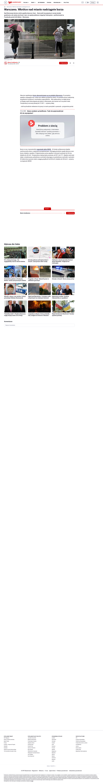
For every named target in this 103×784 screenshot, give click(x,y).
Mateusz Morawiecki (32, 739)
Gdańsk (53, 749)
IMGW (49, 149)
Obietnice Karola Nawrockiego (10, 749)
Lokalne (53, 737)
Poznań (53, 747)
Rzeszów (53, 759)
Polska (25, 2)
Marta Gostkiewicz (13, 62)
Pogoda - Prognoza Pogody (9, 744)
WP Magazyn (6, 737)
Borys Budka (30, 749)
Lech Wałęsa (30, 754)
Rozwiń (47, 208)
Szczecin (53, 746)
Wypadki (5, 746)
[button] (87, 2)
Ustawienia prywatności (75, 770)
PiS (76, 737)
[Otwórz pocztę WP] (82, 2)
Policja (5, 742)
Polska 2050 (78, 749)
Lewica (77, 746)
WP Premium (41, 2)
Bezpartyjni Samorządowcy (81, 751)
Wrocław (53, 741)
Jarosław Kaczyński (32, 737)
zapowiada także (42, 149)
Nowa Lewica (78, 747)
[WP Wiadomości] (15, 2)
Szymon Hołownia (31, 747)
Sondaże (5, 747)
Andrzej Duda (30, 744)
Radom (53, 756)
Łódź (53, 744)
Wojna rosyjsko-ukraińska (9, 739)
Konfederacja (78, 744)
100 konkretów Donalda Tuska (10, 751)
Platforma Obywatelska (80, 741)
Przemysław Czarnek (32, 741)
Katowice (54, 757)
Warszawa (54, 739)
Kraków (53, 742)
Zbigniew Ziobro (31, 742)
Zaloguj (92, 2)
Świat (32, 2)
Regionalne (57, 2)
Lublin (53, 761)
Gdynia (53, 754)
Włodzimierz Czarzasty (32, 751)
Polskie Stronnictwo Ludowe (81, 742)
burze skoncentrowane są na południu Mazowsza (48, 95)
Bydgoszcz (54, 751)
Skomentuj (64, 63)
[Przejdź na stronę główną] (5, 3)
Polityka (66, 2)
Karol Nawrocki (31, 756)
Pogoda (49, 2)
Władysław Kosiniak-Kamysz (34, 752)
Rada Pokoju (6, 741)
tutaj (32, 781)
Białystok (53, 752)
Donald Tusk (30, 746)
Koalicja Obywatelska (80, 739)
